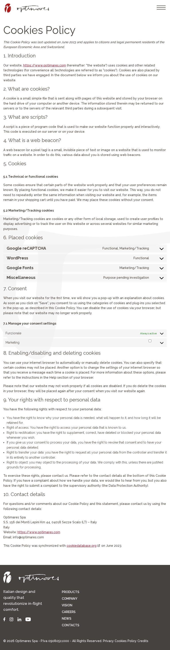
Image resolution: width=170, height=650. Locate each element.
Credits (142, 641)
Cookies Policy (126, 641)
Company (69, 598)
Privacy (108, 641)
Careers (68, 612)
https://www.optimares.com (44, 65)
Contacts (70, 625)
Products (70, 592)
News (66, 618)
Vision (67, 605)
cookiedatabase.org (82, 545)
